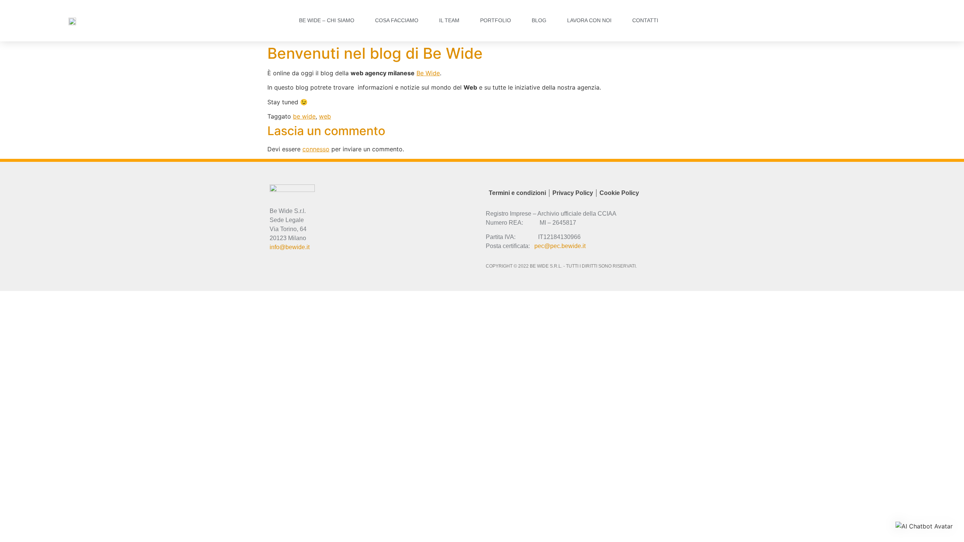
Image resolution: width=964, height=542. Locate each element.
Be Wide (428, 73)
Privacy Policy (572, 193)
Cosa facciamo (396, 20)
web (325, 116)
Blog (539, 20)
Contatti (645, 20)
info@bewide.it (290, 247)
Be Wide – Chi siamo (326, 20)
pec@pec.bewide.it (560, 246)
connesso (315, 149)
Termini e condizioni (517, 193)
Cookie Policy (619, 193)
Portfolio (495, 20)
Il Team (449, 20)
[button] (924, 526)
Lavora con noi (589, 20)
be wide (304, 116)
